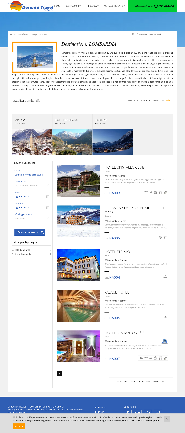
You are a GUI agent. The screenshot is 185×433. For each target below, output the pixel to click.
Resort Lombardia (22, 254)
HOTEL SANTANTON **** (124, 333)
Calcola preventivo (28, 232)
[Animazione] (160, 192)
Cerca (133, 34)
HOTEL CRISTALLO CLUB (124, 167)
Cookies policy (152, 420)
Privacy (100, 411)
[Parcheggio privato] (155, 192)
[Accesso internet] (146, 192)
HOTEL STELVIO (117, 252)
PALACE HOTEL (116, 292)
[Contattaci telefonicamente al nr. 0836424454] (152, 6)
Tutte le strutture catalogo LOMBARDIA (138, 381)
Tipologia (91, 6)
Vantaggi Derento (113, 6)
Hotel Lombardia (22, 250)
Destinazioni (72, 6)
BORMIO (101, 119)
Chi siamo (101, 407)
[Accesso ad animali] (141, 358)
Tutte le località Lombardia (146, 100)
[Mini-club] (165, 192)
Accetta (19, 426)
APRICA (20, 119)
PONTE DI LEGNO (66, 119)
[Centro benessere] (150, 192)
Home (57, 6)
